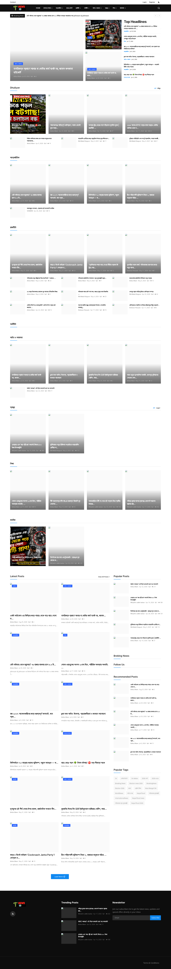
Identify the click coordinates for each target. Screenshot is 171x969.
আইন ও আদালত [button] (96, 8)
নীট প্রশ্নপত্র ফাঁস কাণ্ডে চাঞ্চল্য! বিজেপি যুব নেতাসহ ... (65, 502)
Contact (13, 2)
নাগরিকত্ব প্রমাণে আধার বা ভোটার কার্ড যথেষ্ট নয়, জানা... (102, 74)
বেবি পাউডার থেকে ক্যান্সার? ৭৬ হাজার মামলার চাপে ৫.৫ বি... (27, 196)
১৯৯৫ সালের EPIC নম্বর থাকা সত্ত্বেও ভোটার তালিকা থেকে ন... (142, 126)
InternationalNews (121, 798)
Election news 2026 (135, 783)
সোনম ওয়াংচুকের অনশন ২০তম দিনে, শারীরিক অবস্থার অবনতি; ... (26, 502)
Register (152, 2)
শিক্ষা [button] (114, 8)
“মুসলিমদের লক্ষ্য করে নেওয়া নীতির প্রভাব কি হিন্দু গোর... (103, 266)
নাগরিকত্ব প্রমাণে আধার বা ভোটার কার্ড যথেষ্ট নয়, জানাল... (26, 376)
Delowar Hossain (132, 271)
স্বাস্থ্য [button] (106, 8)
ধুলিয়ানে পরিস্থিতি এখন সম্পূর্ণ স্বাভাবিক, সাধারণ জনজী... (144, 138)
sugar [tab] (158, 408)
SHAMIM (30, 211)
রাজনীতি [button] (77, 8)
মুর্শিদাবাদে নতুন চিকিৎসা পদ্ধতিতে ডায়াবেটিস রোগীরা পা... (64, 446)
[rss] (12, 913)
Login (145, 2)
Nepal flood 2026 (137, 803)
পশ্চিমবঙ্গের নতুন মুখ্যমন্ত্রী (121, 803)
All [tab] (155, 88)
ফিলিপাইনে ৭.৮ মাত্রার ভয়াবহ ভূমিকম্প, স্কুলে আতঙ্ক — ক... (104, 196)
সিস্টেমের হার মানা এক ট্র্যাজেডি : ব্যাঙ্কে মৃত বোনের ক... (64, 558)
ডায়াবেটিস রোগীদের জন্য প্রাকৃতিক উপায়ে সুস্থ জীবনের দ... (93, 138)
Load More (59, 876)
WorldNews (119, 793)
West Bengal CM (150, 788)
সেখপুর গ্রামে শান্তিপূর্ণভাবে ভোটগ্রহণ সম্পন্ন (141, 291)
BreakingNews (151, 783)
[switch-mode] (159, 2)
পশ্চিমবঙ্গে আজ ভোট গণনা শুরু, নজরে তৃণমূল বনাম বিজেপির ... (93, 293)
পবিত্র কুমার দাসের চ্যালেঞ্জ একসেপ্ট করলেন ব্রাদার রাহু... (141, 502)
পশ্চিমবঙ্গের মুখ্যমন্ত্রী (154, 793)
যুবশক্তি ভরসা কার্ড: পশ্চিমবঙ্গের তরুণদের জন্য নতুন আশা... (142, 266)
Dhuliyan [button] (47, 8)
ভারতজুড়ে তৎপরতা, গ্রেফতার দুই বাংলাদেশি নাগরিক (40, 208)
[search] (159, 8)
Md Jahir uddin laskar (19, 451)
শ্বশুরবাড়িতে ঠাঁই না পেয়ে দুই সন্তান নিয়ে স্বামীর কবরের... (104, 502)
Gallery (69, 8)
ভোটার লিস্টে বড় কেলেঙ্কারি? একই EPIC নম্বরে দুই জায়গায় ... (41, 306)
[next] (159, 15)
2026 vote (155, 778)
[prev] (155, 15)
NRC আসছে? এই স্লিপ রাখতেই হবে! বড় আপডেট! (41, 388)
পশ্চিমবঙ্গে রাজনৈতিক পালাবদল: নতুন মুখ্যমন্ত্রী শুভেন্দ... (92, 278)
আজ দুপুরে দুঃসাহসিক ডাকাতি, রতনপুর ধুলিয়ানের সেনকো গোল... (142, 376)
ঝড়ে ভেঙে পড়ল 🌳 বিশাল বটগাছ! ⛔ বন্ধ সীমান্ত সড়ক (139, 75)
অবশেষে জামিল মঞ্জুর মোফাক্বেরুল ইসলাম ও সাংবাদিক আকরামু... (92, 306)
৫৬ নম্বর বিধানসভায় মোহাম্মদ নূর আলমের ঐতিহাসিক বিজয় (42, 291)
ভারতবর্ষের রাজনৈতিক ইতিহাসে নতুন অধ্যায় (140, 278)
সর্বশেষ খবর (130, 793)
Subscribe (155, 918)
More (122, 8)
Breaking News (120, 783)
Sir (116, 778)
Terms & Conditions (151, 963)
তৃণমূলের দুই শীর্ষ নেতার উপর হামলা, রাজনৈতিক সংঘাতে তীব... (27, 266)
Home (38, 8)
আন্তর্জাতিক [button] (58, 8)
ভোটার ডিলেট (124, 778)
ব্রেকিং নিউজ (138, 788)
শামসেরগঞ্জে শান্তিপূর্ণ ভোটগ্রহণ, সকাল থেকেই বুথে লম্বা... (65, 126)
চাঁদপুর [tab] (159, 88)
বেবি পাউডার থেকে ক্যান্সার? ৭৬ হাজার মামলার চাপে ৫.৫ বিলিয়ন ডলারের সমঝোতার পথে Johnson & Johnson (58, 16)
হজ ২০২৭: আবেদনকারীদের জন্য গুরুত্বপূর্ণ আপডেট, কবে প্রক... (64, 196)
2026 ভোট (145, 778)
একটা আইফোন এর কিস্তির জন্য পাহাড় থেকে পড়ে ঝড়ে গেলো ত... (26, 558)
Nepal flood (141, 793)
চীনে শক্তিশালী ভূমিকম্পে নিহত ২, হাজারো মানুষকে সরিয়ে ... (140, 196)
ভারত (129, 788)
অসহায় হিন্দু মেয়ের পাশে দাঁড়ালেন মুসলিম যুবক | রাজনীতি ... (104, 126)
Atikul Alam (17, 76)
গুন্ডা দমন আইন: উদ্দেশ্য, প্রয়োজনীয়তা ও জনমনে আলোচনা (139, 56)
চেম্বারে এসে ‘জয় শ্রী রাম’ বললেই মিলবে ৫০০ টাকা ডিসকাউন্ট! (27, 446)
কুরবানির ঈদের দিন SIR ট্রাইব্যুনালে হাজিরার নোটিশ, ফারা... (103, 376)
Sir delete (134, 778)
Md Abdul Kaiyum (84, 141)
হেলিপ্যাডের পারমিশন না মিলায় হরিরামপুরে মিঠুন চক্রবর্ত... (144, 305)
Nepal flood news (138, 798)
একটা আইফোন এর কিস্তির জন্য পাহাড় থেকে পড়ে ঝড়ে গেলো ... (102, 42)
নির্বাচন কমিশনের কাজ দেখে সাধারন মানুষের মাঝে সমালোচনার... (39, 139)
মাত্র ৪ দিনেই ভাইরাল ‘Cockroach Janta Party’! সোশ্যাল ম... (66, 266)
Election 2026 (119, 788)
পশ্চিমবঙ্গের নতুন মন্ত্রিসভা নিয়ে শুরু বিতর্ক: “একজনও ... (41, 278)
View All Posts (103, 577)
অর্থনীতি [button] (86, 8)
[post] (46, 50)
